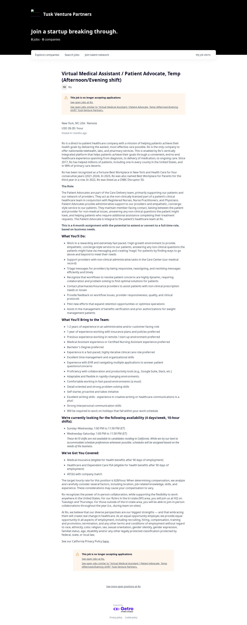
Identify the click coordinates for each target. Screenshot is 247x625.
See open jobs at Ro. (81, 102)
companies (47, 55)
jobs (72, 55)
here (106, 541)
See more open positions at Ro (123, 586)
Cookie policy (131, 617)
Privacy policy (116, 617)
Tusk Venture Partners (67, 14)
